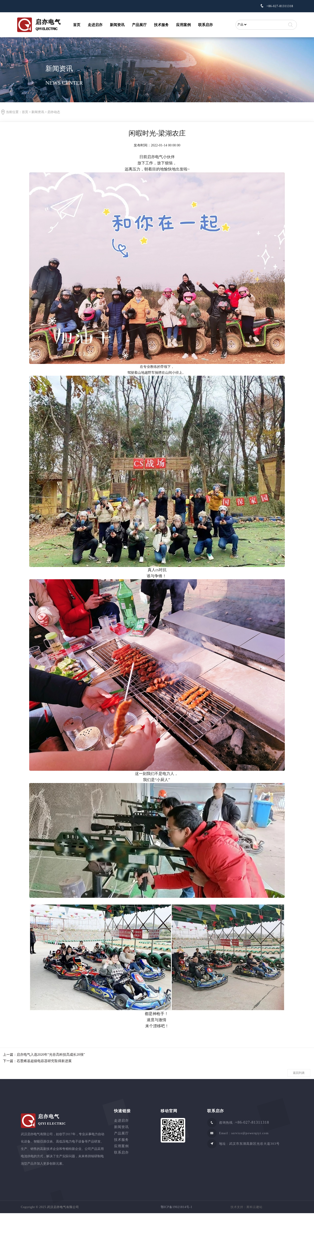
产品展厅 (139, 25)
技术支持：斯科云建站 (246, 1207)
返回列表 (299, 1073)
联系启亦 (205, 25)
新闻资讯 (117, 25)
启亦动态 (53, 112)
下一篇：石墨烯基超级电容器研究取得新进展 (37, 1061)
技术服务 (161, 25)
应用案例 (183, 25)
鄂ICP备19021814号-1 (176, 1207)
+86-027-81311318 (279, 6)
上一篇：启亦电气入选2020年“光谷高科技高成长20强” (44, 1054)
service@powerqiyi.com (250, 1133)
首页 (76, 25)
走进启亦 (95, 25)
